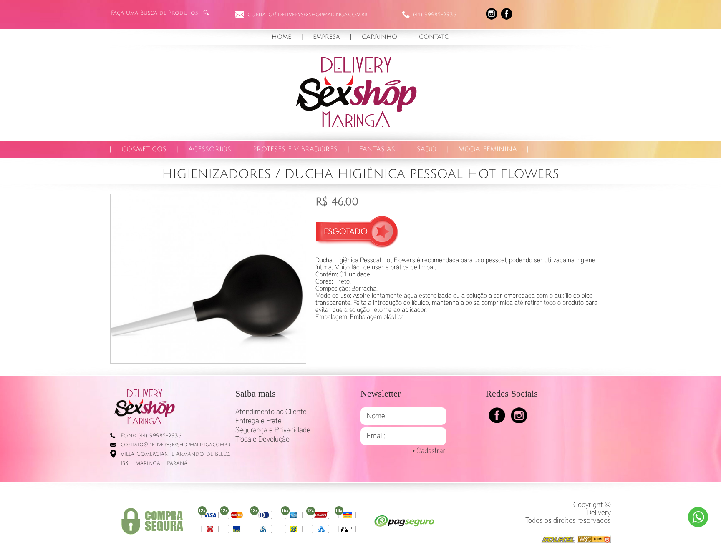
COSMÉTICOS (143, 149)
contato (434, 36)
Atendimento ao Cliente (271, 412)
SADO (426, 149)
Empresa (326, 36)
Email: (376, 436)
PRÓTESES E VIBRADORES (295, 149)
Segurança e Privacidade (272, 430)
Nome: (377, 416)
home (281, 36)
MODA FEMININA (487, 149)
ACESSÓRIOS (209, 149)
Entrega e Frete (258, 421)
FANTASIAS (377, 149)
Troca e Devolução (262, 439)
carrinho (379, 36)
